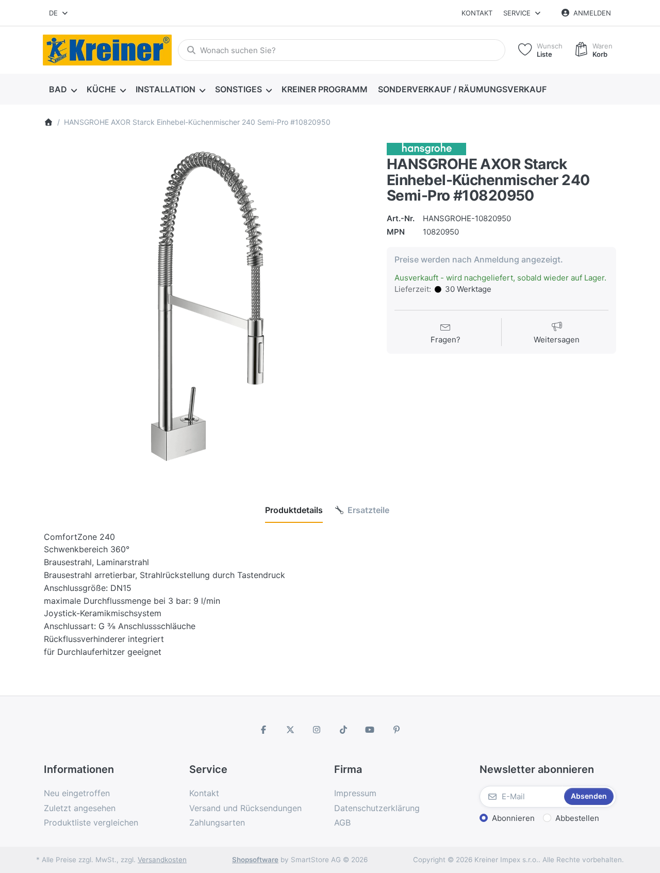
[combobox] (59, 13)
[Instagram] (316, 729)
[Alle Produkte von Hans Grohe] (426, 148)
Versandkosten (162, 859)
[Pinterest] (396, 729)
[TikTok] (343, 729)
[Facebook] (263, 729)
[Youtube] (370, 729)
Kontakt (476, 13)
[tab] (294, 510)
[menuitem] (62, 90)
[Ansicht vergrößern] (207, 306)
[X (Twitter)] (290, 729)
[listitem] (207, 306)
